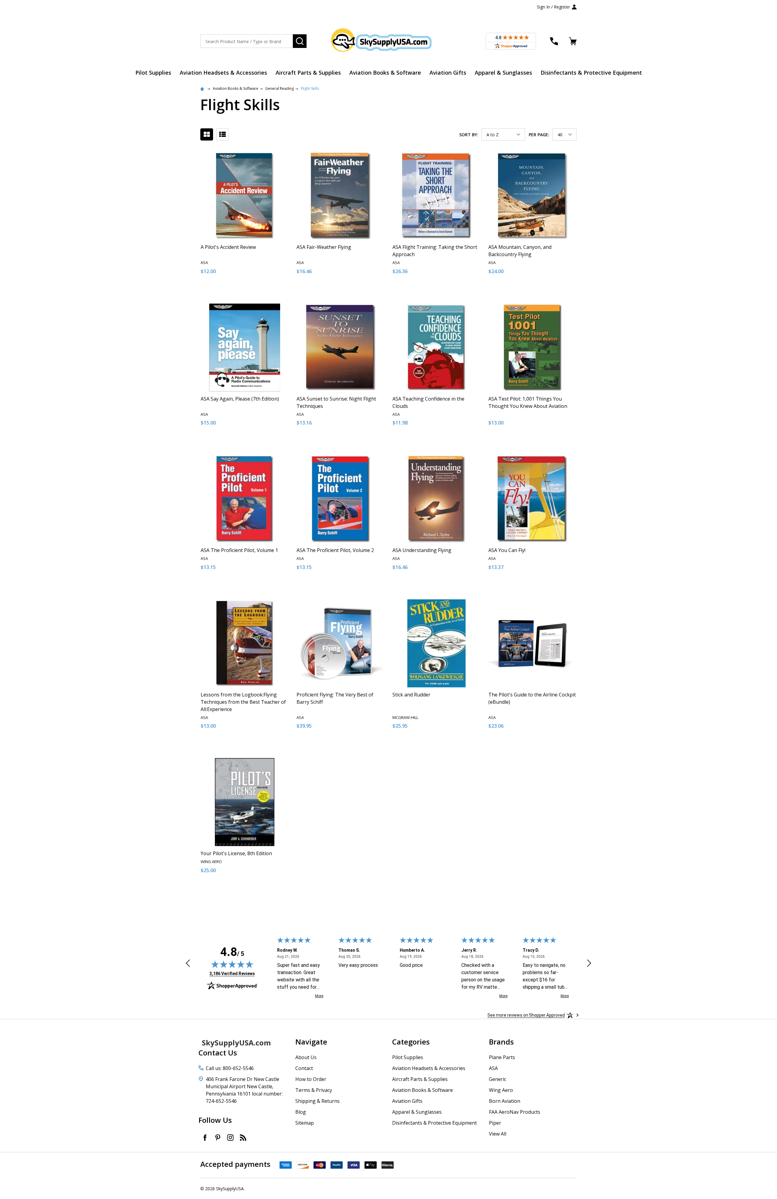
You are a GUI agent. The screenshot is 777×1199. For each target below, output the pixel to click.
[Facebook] (204, 1137)
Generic (497, 1079)
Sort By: (468, 134)
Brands (501, 1042)
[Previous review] (188, 964)
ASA (493, 1068)
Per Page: (539, 134)
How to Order (310, 1079)
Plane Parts (502, 1057)
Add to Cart (255, 292)
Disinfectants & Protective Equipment (591, 72)
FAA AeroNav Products (514, 1112)
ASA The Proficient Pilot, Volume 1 (239, 550)
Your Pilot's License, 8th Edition (236, 853)
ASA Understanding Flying (421, 550)
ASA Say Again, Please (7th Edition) (240, 398)
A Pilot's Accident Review (228, 247)
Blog (300, 1112)
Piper (495, 1122)
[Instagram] (230, 1137)
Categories (411, 1042)
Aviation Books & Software (385, 72)
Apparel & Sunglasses (503, 72)
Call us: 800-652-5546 (230, 1068)
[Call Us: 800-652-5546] (554, 41)
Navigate (311, 1042)
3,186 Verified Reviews (232, 973)
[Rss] (243, 1137)
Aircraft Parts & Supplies (308, 72)
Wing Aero (501, 1090)
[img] (232, 964)
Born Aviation (504, 1101)
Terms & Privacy (313, 1090)
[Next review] (589, 964)
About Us (306, 1057)
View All (497, 1133)
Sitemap (304, 1122)
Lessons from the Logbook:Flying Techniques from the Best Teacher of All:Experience (243, 702)
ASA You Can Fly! (506, 550)
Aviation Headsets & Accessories (223, 72)
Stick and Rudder (411, 694)
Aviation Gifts (447, 72)
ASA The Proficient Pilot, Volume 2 (335, 550)
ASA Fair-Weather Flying (324, 247)
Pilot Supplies (153, 72)
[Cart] (573, 41)
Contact (304, 1068)
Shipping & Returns (317, 1101)
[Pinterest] (217, 1137)
